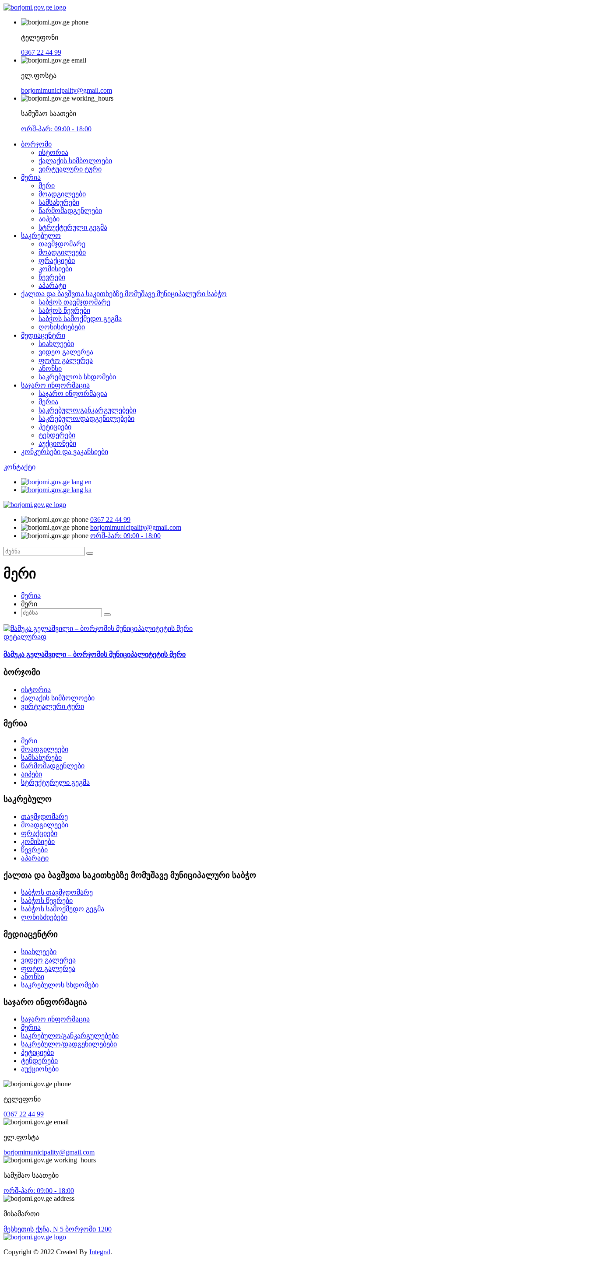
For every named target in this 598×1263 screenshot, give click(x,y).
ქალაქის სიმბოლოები (75, 160)
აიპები (49, 219)
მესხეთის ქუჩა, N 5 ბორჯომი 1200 (58, 1229)
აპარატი (52, 285)
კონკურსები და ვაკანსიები (64, 451)
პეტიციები (55, 426)
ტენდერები (57, 435)
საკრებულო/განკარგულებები (87, 410)
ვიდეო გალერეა (66, 352)
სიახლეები (56, 343)
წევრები (52, 277)
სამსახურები (59, 202)
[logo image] (35, 504)
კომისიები (55, 269)
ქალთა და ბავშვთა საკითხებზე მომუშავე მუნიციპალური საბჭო (124, 293)
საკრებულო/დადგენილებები (86, 418)
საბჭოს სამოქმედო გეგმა (80, 318)
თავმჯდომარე (62, 244)
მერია (31, 177)
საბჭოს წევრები (64, 310)
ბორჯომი (36, 144)
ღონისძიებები (62, 327)
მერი (47, 185)
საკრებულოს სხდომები (77, 377)
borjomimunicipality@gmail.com (66, 90)
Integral (99, 1252)
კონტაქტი (19, 467)
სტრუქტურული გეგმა (73, 227)
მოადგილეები (62, 194)
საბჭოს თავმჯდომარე (74, 302)
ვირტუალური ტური (70, 169)
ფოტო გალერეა (66, 360)
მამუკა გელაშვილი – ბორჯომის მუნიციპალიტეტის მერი (95, 654)
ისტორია (53, 152)
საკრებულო (41, 235)
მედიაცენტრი (43, 335)
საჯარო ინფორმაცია (55, 385)
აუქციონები (57, 443)
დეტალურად (25, 636)
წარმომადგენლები (70, 210)
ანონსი (50, 368)
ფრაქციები (57, 260)
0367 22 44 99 (41, 52)
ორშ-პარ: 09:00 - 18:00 (56, 129)
